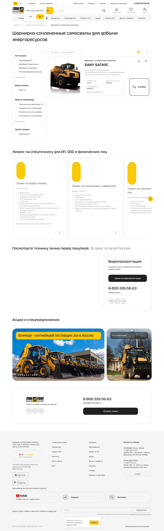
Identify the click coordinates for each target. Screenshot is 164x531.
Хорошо (94, 522)
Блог (53, 466)
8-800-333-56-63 (141, 3)
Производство (70, 18)
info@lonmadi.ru (114, 292)
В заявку (142, 87)
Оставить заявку (110, 411)
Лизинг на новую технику (31, 183)
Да (40, 16)
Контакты (141, 18)
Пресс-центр (78, 3)
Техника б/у (55, 18)
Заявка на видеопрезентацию (127, 278)
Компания (22, 18)
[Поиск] (103, 10)
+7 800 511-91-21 (130, 463)
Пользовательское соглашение (137, 526)
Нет (30, 16)
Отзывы (103, 3)
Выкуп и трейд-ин (126, 18)
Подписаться (141, 510)
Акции (98, 18)
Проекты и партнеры (119, 3)
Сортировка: (63, 52)
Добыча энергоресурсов (35, 25)
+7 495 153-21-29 (130, 450)
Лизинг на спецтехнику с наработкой (94, 186)
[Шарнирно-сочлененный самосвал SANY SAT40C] (65, 77)
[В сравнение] (139, 61)
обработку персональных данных (141, 514)
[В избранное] (146, 61)
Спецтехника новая (59, 442)
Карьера (91, 3)
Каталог (17, 25)
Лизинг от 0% (85, 18)
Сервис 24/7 (110, 18)
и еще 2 (138, 474)
